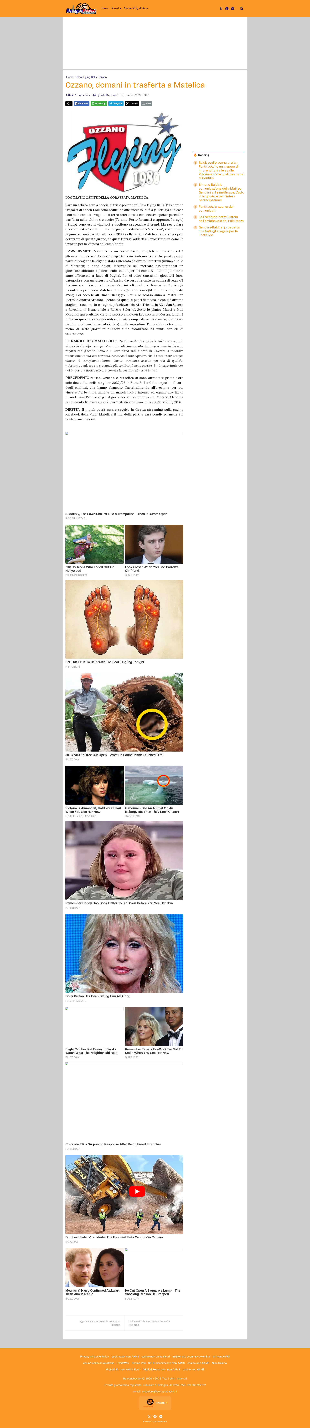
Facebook (83, 103)
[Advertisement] (155, 46)
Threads (133, 103)
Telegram (117, 103)
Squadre (116, 8)
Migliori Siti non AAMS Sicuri (123, 1369)
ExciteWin (123, 1363)
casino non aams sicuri (155, 1356)
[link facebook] (227, 8)
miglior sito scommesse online (191, 1356)
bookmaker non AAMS (125, 1356)
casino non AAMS (198, 1363)
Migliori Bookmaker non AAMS (161, 1369)
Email (148, 103)
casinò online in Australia (98, 1363)
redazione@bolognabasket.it (159, 1391)
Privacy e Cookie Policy (94, 1356)
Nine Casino (219, 1363)
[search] (242, 8)
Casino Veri (139, 1363)
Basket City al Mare (136, 8)
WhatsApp (100, 103)
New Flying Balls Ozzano (92, 77)
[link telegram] (233, 8)
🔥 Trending (201, 155)
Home (69, 77)
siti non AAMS (221, 1356)
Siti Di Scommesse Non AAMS (166, 1363)
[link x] (221, 8)
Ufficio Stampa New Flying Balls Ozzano (91, 95)
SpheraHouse (161, 1421)
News (105, 8)
